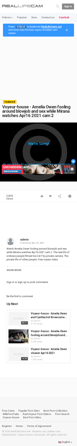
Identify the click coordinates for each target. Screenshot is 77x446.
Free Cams (8, 410)
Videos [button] (6, 17)
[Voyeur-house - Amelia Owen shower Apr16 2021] (18, 354)
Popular (22, 17)
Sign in (68, 6)
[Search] (57, 6)
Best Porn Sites (32, 417)
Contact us (47, 17)
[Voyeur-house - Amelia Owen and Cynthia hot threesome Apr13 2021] (18, 319)
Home (19, 426)
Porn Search (62, 414)
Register (7, 426)
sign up (22, 282)
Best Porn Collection (55, 410)
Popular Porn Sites (29, 410)
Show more (14, 270)
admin (24, 239)
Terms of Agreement (39, 426)
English (66, 442)
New (34, 17)
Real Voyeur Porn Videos (37, 414)
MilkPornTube (11, 414)
